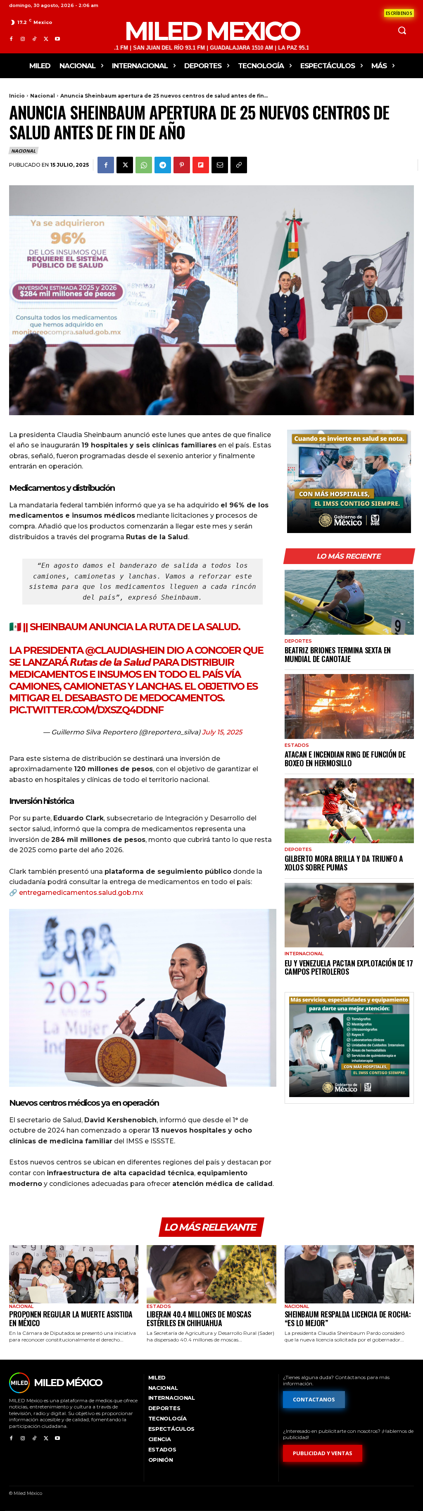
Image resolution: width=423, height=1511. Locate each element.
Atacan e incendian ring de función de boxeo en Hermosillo (345, 758)
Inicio (17, 96)
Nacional (42, 96)
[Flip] (200, 165)
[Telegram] (162, 165)
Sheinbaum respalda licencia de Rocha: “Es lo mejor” (348, 1318)
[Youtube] (57, 39)
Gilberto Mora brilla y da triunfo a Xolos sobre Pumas (344, 863)
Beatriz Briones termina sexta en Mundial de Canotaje (338, 654)
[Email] (220, 165)
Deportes (298, 641)
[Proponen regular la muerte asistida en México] (73, 1274)
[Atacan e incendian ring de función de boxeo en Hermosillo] (349, 706)
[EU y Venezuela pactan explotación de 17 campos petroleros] (349, 915)
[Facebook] (11, 39)
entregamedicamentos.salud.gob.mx (81, 893)
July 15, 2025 (222, 732)
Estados (297, 745)
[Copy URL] (239, 165)
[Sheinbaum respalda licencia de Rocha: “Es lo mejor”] (349, 1274)
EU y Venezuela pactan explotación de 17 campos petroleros (349, 967)
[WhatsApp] (143, 165)
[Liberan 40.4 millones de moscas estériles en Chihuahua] (211, 1274)
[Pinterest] (181, 165)
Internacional (304, 953)
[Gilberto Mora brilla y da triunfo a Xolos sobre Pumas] (349, 810)
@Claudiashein (124, 650)
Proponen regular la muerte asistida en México (71, 1318)
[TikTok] (34, 39)
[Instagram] (22, 39)
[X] (46, 39)
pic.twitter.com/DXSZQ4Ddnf (86, 710)
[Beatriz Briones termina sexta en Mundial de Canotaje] (349, 602)
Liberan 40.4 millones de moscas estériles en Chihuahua (199, 1318)
